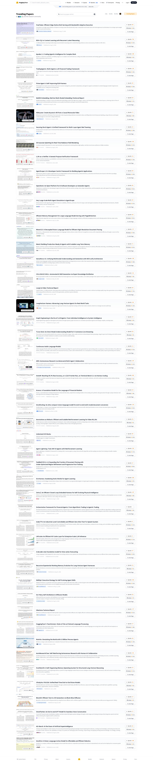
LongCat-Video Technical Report (47, 288)
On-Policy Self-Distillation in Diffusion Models (51, 595)
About (57, 759)
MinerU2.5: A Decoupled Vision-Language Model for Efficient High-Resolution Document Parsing (69, 230)
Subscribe (91, 6)
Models (69, 2)
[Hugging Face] (79, 759)
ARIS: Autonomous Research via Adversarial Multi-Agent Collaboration (60, 361)
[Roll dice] (94, 14)
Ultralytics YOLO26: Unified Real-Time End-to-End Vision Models (58, 682)
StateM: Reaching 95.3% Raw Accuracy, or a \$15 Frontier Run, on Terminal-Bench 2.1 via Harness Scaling (72, 376)
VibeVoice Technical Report (45, 610)
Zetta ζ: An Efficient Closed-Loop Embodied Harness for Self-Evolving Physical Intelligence (67, 493)
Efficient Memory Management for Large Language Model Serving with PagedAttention (66, 216)
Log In (127, 2)
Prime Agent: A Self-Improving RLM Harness (51, 83)
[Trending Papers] (120, 14)
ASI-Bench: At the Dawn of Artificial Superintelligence (54, 726)
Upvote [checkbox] (130, 24)
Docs (103, 2)
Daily (106, 14)
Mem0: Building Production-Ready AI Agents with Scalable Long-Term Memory (63, 244)
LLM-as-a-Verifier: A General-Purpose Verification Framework (57, 156)
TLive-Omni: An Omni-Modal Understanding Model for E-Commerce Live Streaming (64, 332)
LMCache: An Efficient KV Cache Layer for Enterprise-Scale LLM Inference (61, 536)
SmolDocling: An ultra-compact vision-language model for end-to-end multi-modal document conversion (72, 405)
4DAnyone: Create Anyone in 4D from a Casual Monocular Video (57, 113)
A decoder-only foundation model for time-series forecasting (57, 552)
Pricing (118, 2)
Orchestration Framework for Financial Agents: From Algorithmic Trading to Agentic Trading (67, 507)
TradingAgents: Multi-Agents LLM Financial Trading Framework (57, 69)
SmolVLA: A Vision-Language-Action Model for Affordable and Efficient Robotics (63, 741)
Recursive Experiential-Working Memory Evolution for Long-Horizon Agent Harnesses (65, 566)
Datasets (77, 2)
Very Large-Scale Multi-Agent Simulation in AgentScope (55, 200)
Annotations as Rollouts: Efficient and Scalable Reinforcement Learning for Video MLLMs (66, 419)
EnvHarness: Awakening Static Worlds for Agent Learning (55, 479)
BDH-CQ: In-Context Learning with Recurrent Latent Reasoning (58, 40)
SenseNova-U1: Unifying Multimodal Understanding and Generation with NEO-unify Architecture (69, 259)
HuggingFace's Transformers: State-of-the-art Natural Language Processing (62, 624)
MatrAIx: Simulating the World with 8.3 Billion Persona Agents (57, 639)
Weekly (111, 14)
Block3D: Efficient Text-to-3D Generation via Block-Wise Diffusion (58, 698)
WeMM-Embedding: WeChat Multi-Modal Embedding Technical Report (60, 98)
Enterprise (111, 2)
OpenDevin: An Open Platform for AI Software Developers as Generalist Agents (63, 186)
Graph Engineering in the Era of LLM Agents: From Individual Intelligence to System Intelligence (69, 318)
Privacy (46, 759)
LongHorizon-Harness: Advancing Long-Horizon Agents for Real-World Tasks (62, 303)
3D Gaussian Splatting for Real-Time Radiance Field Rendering (57, 143)
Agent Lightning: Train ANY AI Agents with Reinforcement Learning (59, 449)
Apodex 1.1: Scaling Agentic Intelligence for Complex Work (56, 54)
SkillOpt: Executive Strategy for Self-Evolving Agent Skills (55, 580)
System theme (22, 759)
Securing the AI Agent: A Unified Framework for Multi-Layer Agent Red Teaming (63, 127)
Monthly (116, 14)
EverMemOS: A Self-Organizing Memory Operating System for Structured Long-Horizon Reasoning (70, 668)
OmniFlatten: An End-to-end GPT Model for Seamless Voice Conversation (61, 712)
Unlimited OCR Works (43, 434)
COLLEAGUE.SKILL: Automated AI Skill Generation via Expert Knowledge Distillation (65, 274)
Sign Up (134, 2)
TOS (35, 759)
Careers (68, 759)
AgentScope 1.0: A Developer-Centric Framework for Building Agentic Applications (64, 171)
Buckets (94, 2)
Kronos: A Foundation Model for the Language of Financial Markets (59, 390)
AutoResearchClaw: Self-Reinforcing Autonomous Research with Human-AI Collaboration (66, 653)
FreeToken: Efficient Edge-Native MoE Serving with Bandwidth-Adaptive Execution (64, 25)
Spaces (85, 2)
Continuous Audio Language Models (48, 346)
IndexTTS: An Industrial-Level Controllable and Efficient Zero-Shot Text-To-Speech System (67, 522)
